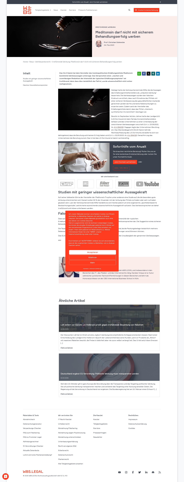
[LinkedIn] (146, 472)
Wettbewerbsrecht (42, 62)
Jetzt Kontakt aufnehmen (125, 162)
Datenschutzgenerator (32, 424)
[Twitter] (139, 472)
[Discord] (153, 472)
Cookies (131, 428)
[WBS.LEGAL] (27, 10)
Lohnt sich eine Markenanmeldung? (37, 455)
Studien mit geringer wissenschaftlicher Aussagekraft (37, 80)
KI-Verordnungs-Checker (33, 446)
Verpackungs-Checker (32, 428)
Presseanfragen (99, 433)
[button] (139, 74)
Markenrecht (63, 459)
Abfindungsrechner (31, 441)
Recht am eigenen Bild (67, 446)
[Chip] (66, 184)
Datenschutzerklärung (137, 424)
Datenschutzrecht (65, 455)
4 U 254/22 (118, 127)
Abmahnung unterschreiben (69, 437)
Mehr (92, 262)
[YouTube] (119, 472)
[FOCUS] (123, 184)
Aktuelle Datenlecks (31, 450)
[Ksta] (104, 184)
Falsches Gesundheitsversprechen (35, 85)
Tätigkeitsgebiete (42, 10)
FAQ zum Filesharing (31, 433)
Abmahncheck (29, 419)
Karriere (72, 10)
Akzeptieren (92, 252)
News (56, 10)
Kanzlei (63, 10)
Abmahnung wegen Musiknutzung (71, 433)
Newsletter (97, 437)
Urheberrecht (64, 424)
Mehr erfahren (67, 348)
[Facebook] (133, 472)
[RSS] (159, 472)
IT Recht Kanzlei (64, 419)
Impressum (132, 419)
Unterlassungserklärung (68, 441)
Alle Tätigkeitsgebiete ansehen (70, 464)
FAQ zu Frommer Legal (32, 437)
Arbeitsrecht (63, 450)
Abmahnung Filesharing (67, 428)
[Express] (85, 184)
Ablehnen (92, 257)
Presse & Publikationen (87, 10)
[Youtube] (147, 184)
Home (25, 62)
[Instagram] (126, 472)
